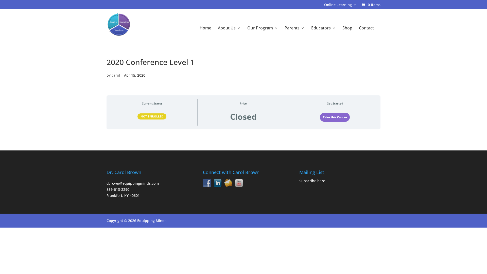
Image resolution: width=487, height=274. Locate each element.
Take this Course (335, 117)
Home (205, 28)
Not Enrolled (152, 116)
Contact (366, 28)
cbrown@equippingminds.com (133, 183)
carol (116, 75)
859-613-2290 (118, 189)
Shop (347, 28)
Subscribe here (312, 180)
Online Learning (338, 5)
